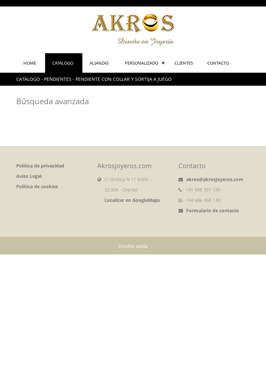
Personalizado (141, 63)
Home (29, 63)
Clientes (184, 63)
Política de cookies (37, 186)
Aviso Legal (29, 176)
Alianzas (99, 63)
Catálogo (62, 63)
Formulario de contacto (212, 210)
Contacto (218, 63)
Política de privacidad (40, 166)
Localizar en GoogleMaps (132, 200)
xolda (142, 246)
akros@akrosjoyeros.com (214, 179)
